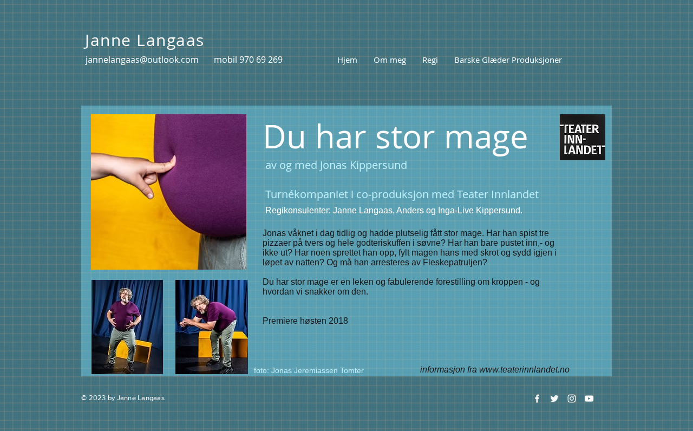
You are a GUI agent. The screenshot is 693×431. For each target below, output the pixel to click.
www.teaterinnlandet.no (524, 369)
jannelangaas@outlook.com (142, 60)
